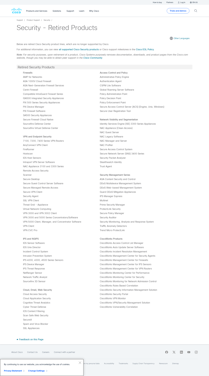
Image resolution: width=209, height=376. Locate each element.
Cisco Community (92, 58)
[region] (42, 367)
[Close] (79, 362)
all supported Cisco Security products (79, 49)
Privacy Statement (13, 370)
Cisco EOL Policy (145, 49)
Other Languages (182, 38)
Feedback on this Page (30, 339)
